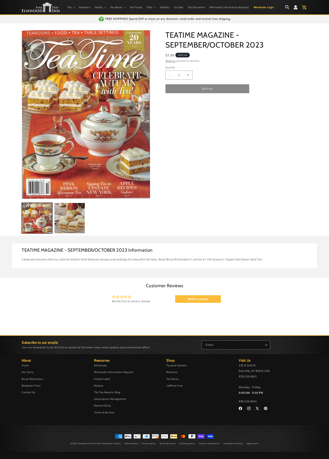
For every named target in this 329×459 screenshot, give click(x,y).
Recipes (98, 385)
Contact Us (28, 392)
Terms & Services (104, 412)
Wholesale (100, 365)
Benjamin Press (31, 385)
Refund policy (131, 443)
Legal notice (253, 443)
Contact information (209, 443)
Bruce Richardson (32, 379)
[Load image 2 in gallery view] (69, 218)
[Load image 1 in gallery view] (37, 218)
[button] (71, 7)
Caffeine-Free (174, 385)
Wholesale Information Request (113, 372)
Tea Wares (172, 379)
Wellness (171, 372)
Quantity (170, 67)
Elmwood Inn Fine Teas (89, 443)
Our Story (27, 372)
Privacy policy (149, 443)
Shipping (170, 60)
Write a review (198, 299)
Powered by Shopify (111, 443)
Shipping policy (187, 443)
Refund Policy (102, 405)
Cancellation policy (233, 443)
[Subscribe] (266, 344)
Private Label (102, 379)
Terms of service (168, 443)
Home (25, 365)
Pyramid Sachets (176, 365)
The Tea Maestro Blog (107, 392)
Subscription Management (110, 399)
